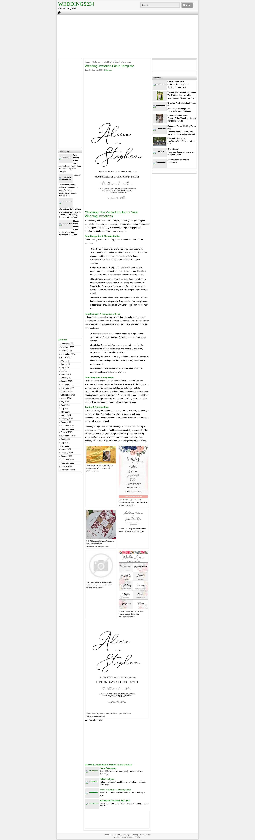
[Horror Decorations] (92, 770)
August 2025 (66, 357)
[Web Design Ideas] (65, 157)
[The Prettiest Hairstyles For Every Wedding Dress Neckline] (160, 99)
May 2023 (65, 442)
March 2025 (66, 374)
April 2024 (65, 412)
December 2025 (67, 344)
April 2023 (65, 446)
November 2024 (67, 388)
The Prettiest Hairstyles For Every (181, 92)
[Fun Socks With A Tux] (159, 145)
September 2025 (68, 354)
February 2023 (67, 453)
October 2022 (66, 466)
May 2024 (65, 408)
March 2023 (66, 449)
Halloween (97, 62)
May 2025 (65, 367)
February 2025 (67, 378)
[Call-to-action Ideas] (159, 84)
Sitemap (135, 835)
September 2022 (68, 470)
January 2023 (66, 456)
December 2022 (67, 459)
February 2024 (67, 419)
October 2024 (66, 391)
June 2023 (65, 439)
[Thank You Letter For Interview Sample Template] (92, 792)
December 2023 (67, 425)
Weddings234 (76, 4)
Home (87, 62)
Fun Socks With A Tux (176, 138)
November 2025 (67, 347)
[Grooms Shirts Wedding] (159, 122)
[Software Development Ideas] (65, 180)
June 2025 (65, 364)
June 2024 (65, 405)
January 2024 (66, 422)
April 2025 (65, 371)
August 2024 (66, 398)
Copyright (126, 835)
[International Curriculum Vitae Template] (92, 803)
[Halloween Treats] (92, 781)
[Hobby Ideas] (65, 223)
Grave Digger (173, 149)
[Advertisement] (127, 36)
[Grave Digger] (159, 151)
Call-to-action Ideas (175, 82)
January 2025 (66, 381)
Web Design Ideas (76, 157)
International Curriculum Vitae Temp (115, 801)
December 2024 (67, 385)
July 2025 (65, 361)
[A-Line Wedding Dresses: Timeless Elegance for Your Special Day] (159, 162)
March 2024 (66, 415)
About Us (107, 835)
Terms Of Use (144, 835)
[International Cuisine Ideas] (65, 202)
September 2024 (68, 395)
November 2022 (67, 463)
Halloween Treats (107, 779)
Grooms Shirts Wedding (177, 115)
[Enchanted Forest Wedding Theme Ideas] (159, 128)
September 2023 (68, 436)
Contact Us (117, 835)
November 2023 (67, 429)
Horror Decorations (108, 768)
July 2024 (65, 402)
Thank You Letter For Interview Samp (115, 790)
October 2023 (66, 432)
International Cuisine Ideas (70, 209)
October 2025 (66, 350)
